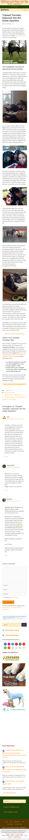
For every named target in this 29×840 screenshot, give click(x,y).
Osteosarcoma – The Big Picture (13, 395)
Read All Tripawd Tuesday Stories (14, 334)
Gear (11, 821)
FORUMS (17, 2)
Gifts (23, 821)
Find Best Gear (12, 630)
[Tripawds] (5, 9)
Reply (6, 456)
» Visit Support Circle (10, 812)
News (6, 821)
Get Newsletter (12, 635)
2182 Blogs (25, 1)
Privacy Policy (15, 597)
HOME (2, 2)
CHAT (22, 2)
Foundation (10, 824)
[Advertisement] (14, 728)
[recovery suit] (14, 711)
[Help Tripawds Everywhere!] (11, 660)
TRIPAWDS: (3, 1)
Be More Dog (18, 824)
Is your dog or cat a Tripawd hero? (15, 384)
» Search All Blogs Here (11, 807)
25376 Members (16, 1)
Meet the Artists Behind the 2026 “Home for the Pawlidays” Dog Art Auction (14, 769)
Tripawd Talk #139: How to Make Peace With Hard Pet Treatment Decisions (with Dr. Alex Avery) (13, 753)
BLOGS (12, 2)
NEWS (7, 2)
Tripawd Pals (8, 390)
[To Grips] (14, 686)
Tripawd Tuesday (21, 36)
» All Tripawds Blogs (9, 793)
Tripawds (21, 834)
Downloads (17, 821)
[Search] (24, 625)
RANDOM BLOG (17, 4)
